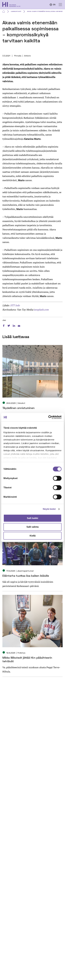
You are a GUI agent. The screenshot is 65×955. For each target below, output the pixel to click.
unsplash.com (41, 309)
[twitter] (9, 325)
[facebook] (3, 325)
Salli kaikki (32, 518)
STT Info (15, 305)
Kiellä (33, 535)
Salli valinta (32, 527)
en (54, 5)
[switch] (57, 478)
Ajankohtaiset (16, 11)
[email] (19, 325)
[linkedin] (14, 325)
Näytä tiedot (49, 509)
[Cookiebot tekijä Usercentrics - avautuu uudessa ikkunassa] (48, 417)
